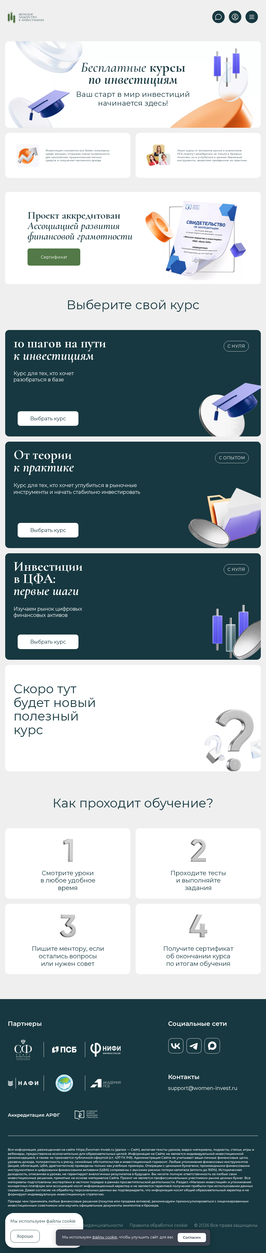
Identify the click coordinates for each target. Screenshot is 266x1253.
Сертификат (54, 257)
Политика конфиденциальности (87, 1225)
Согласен (192, 1237)
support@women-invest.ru (202, 1088)
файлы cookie (104, 1237)
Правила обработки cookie (159, 1225)
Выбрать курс (48, 418)
